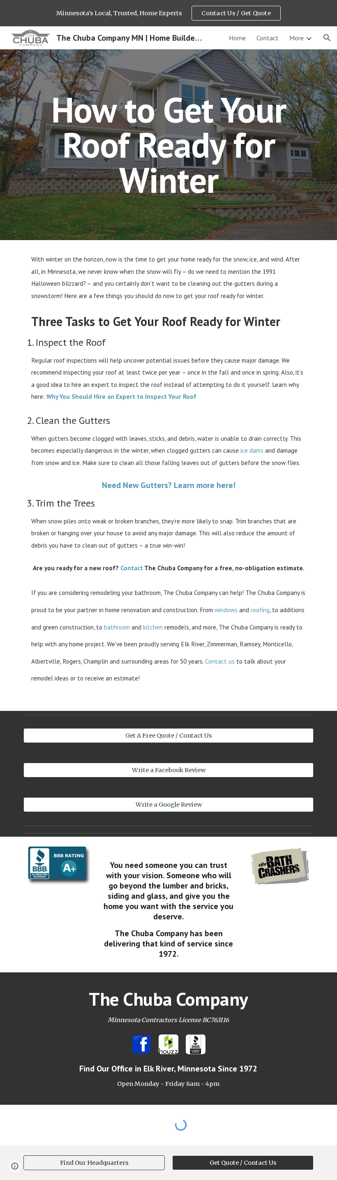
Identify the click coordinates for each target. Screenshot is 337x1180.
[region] (168, 13)
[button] (327, 38)
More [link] (296, 38)
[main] (168, 145)
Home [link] (237, 38)
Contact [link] (267, 38)
